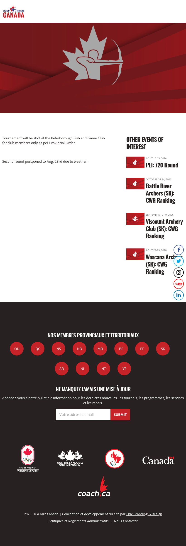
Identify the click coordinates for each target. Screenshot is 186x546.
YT (124, 368)
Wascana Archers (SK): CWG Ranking (164, 264)
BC (121, 348)
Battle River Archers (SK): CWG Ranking (160, 192)
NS (58, 348)
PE (142, 348)
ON (17, 348)
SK (163, 348)
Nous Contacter (126, 521)
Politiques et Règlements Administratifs (79, 521)
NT (103, 368)
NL (83, 368)
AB (61, 368)
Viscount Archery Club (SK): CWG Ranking (164, 228)
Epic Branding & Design (144, 514)
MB (100, 348)
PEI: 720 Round (162, 165)
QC (37, 348)
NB (79, 348)
